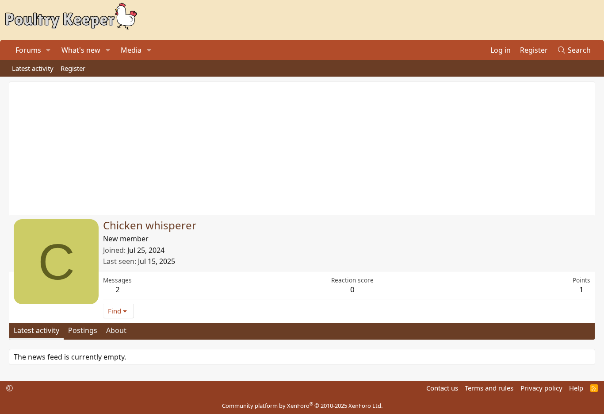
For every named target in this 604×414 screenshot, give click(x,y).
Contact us (442, 387)
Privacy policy (541, 387)
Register (73, 68)
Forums (28, 50)
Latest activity (33, 68)
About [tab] (116, 330)
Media (131, 50)
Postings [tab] (82, 330)
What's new (80, 50)
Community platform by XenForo (302, 406)
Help (576, 387)
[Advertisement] (302, 148)
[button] (48, 50)
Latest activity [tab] (36, 330)
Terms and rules (489, 387)
